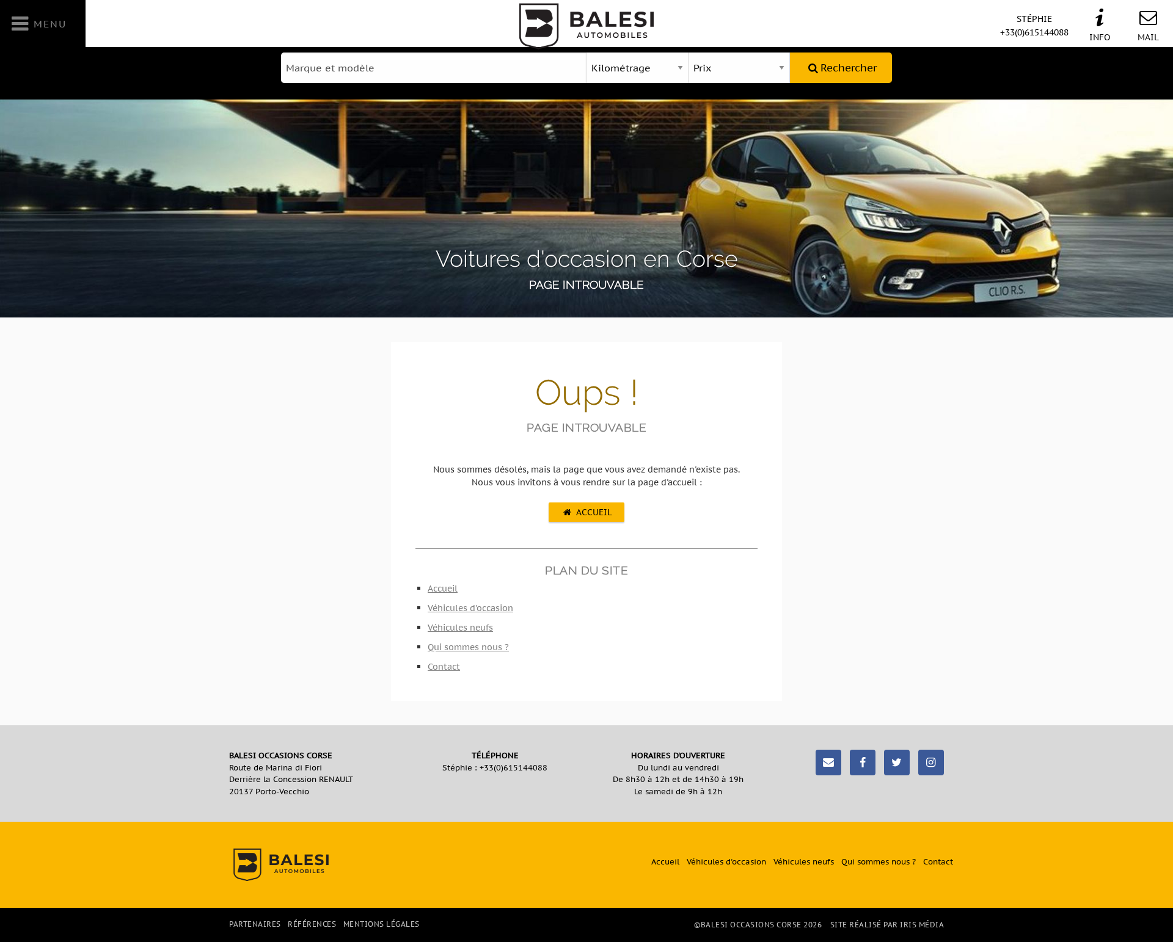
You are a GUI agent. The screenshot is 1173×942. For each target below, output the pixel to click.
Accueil (594, 512)
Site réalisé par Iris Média (887, 924)
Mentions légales (381, 924)
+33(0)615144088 (1034, 25)
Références (312, 924)
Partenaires (255, 924)
